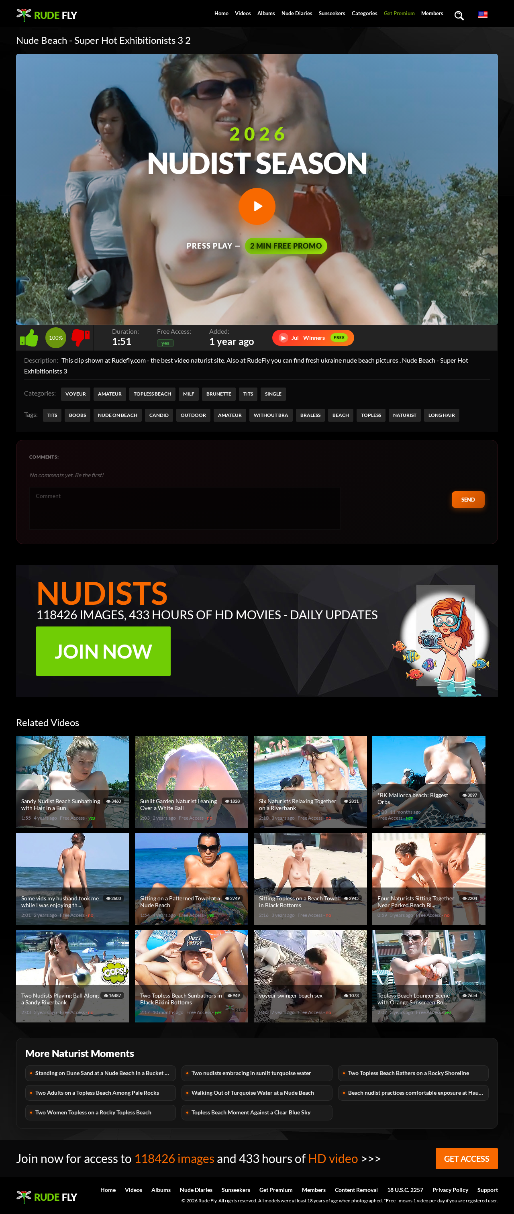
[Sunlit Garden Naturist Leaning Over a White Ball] (193, 824)
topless (371, 415)
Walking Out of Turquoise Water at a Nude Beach (253, 1092)
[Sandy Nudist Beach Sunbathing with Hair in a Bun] (74, 824)
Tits (248, 394)
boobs (77, 415)
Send (468, 499)
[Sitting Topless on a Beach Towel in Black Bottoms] (311, 921)
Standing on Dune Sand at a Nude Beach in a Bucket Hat (104, 1072)
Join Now (103, 651)
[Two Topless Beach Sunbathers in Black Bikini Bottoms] (193, 1019)
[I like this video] (30, 335)
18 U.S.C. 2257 (405, 1189)
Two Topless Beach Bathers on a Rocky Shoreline (408, 1072)
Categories (364, 13)
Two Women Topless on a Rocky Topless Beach (93, 1112)
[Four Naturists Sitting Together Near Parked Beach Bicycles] (430, 921)
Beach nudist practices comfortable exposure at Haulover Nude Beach (418, 1092)
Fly (55, 15)
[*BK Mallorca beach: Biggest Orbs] (430, 824)
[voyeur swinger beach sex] (311, 1019)
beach (340, 415)
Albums (266, 13)
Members (432, 13)
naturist (404, 415)
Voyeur (75, 394)
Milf (188, 394)
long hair (441, 415)
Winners (313, 337)
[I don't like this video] (80, 335)
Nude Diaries (296, 13)
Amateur (110, 394)
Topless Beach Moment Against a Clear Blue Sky (251, 1112)
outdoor (193, 415)
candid (159, 415)
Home (221, 13)
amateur (230, 415)
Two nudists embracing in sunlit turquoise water (251, 1072)
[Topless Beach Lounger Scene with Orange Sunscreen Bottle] (430, 1019)
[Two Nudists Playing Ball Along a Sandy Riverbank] (74, 1019)
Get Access (467, 1158)
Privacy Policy (450, 1189)
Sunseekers (332, 13)
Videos (243, 13)
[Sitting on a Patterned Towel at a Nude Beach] (193, 921)
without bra (271, 415)
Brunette (218, 394)
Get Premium (399, 13)
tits (52, 415)
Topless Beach (152, 394)
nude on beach (117, 415)
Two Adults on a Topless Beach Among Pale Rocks (97, 1092)
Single (273, 394)
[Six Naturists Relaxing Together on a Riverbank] (311, 824)
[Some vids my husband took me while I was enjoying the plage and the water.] (74, 921)
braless (310, 415)
